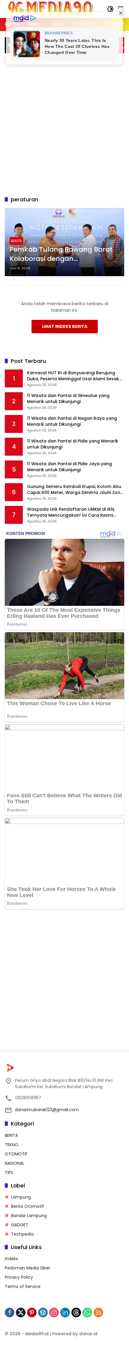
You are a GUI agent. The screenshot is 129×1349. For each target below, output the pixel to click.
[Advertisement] (64, 123)
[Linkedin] (65, 1312)
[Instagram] (54, 1312)
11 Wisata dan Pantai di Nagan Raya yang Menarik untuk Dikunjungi (72, 421)
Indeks (11, 1259)
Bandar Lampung (29, 1216)
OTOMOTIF (16, 1154)
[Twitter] (21, 1312)
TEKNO (11, 1145)
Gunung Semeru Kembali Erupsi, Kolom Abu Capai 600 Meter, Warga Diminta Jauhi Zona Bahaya (75, 489)
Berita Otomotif (27, 1206)
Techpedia (22, 1234)
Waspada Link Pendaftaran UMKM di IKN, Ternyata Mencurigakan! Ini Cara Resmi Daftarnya (71, 512)
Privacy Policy (19, 1277)
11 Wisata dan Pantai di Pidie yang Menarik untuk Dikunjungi (72, 444)
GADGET (19, 1225)
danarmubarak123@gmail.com (47, 1110)
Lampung (21, 1197)
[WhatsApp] (87, 1312)
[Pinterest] (32, 1312)
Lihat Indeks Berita (64, 326)
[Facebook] (9, 1312)
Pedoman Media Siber (27, 1268)
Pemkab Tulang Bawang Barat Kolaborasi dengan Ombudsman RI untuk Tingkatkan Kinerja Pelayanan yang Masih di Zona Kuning (61, 254)
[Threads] (76, 1312)
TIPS (9, 1172)
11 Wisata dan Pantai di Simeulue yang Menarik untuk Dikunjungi (68, 398)
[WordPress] (43, 1312)
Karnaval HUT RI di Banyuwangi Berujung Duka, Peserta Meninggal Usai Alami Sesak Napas (73, 376)
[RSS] (98, 1312)
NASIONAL (14, 1163)
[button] (110, 9)
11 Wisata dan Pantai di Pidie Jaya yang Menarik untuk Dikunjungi (69, 467)
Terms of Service (22, 1286)
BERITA (16, 240)
